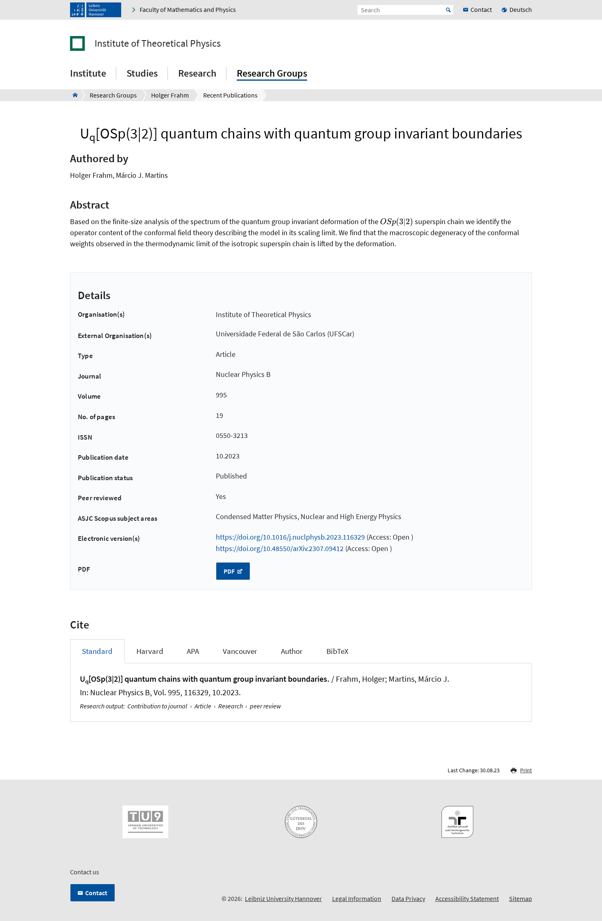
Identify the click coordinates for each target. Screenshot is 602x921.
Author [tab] (292, 651)
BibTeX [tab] (337, 651)
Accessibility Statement (467, 898)
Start (448, 10)
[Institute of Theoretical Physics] (72, 95)
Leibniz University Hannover (283, 898)
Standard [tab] (97, 651)
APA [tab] (193, 651)
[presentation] (396, 222)
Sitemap (520, 898)
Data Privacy (408, 898)
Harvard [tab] (149, 651)
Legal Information (356, 898)
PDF (230, 571)
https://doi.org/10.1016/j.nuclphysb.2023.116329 (290, 537)
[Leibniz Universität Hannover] (95, 9)
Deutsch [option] (520, 9)
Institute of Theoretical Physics (158, 43)
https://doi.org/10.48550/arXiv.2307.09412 (280, 548)
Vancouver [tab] (240, 651)
